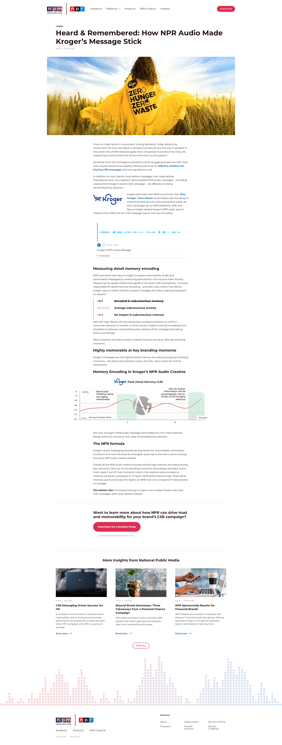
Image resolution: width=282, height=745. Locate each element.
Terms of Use (75, 737)
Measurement (191, 721)
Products (130, 8)
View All (141, 646)
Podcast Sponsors (189, 727)
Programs (165, 726)
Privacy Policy (61, 737)
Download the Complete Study (117, 526)
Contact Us (226, 9)
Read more (62, 633)
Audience (96, 8)
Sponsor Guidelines (213, 727)
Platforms (112, 8)
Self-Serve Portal (216, 721)
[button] (103, 255)
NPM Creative (148, 8)
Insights (165, 8)
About (163, 721)
